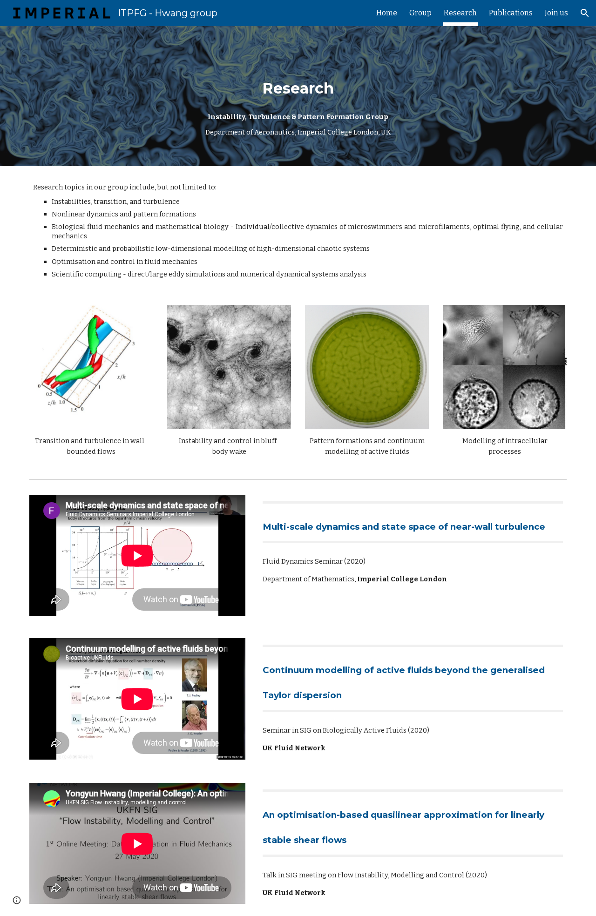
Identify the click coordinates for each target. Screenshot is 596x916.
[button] (585, 13)
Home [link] (386, 12)
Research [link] (460, 12)
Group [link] (420, 12)
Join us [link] (556, 12)
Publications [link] (511, 12)
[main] (298, 96)
